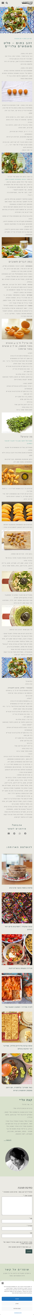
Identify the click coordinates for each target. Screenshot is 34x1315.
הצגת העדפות (17, 1308)
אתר (31, 1233)
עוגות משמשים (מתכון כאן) (15, 179)
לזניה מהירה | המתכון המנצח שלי (18, 1007)
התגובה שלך (27, 1195)
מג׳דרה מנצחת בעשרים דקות (20, 968)
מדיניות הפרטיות (17, 1312)
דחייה (17, 1304)
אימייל (29, 1226)
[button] (2, 1283)
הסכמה (17, 1299)
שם (30, 1218)
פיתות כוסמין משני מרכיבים (20, 888)
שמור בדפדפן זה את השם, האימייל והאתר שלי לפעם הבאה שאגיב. (17, 1242)
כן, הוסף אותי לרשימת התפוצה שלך (19, 1247)
